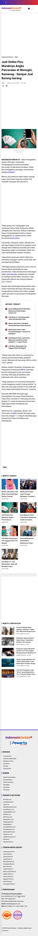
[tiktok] (15, 2)
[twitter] (5, 2)
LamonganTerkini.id (9, 884)
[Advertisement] (19, 34)
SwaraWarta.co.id (8, 809)
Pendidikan (6, 785)
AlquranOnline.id (8, 842)
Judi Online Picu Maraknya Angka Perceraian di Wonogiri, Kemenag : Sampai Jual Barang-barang (9, 517)
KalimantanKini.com (9, 832)
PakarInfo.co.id (7, 834)
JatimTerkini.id (7, 854)
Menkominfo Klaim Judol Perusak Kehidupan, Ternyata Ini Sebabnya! (19, 331)
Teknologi (6, 789)
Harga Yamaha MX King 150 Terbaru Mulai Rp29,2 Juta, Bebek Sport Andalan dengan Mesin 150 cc (26, 662)
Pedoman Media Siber (9, 758)
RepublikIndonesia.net (9, 807)
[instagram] (9, 2)
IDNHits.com (7, 814)
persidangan (12, 274)
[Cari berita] (35, 2)
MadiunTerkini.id (8, 874)
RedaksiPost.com (8, 819)
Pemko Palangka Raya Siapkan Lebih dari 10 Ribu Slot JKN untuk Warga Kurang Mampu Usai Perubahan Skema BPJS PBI (26, 630)
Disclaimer (6, 763)
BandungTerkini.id (8, 861)
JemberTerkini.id (8, 869)
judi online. (15, 238)
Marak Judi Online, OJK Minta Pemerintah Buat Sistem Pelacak (19, 324)
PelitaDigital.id (7, 824)
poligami (11, 172)
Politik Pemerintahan (9, 777)
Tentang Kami (7, 756)
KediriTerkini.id (7, 881)
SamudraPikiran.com (9, 827)
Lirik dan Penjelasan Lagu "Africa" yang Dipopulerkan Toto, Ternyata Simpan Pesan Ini (26, 672)
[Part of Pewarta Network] (19, 745)
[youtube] (12, 2)
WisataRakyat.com (8, 829)
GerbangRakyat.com (9, 812)
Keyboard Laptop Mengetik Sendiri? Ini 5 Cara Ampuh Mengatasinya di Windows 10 (26, 651)
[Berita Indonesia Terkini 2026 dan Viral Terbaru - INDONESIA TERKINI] (11, 10)
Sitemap (5, 766)
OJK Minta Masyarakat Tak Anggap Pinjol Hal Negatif (17, 347)
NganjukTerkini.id (8, 879)
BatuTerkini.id (7, 866)
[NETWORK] (29, 9)
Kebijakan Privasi (8, 761)
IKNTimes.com (7, 817)
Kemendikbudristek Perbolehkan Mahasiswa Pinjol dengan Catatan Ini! (19, 311)
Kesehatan (6, 787)
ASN (14, 413)
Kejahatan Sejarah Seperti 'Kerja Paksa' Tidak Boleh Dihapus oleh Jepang (25, 640)
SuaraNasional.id (8, 802)
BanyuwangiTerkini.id (9, 871)
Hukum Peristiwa (8, 782)
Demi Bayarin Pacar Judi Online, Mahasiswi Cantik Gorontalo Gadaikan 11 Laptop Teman (19, 340)
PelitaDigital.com (8, 822)
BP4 (23, 370)
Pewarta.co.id (7, 799)
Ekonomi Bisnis (7, 780)
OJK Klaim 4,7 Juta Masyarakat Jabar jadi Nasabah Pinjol (18, 318)
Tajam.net (6, 804)
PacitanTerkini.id (8, 876)
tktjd (16, 57)
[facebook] (2, 2)
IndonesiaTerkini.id (7, 57)
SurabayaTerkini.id (8, 864)
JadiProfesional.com (9, 837)
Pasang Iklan (7, 768)
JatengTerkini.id (8, 856)
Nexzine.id (6, 839)
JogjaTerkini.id (7, 859)
